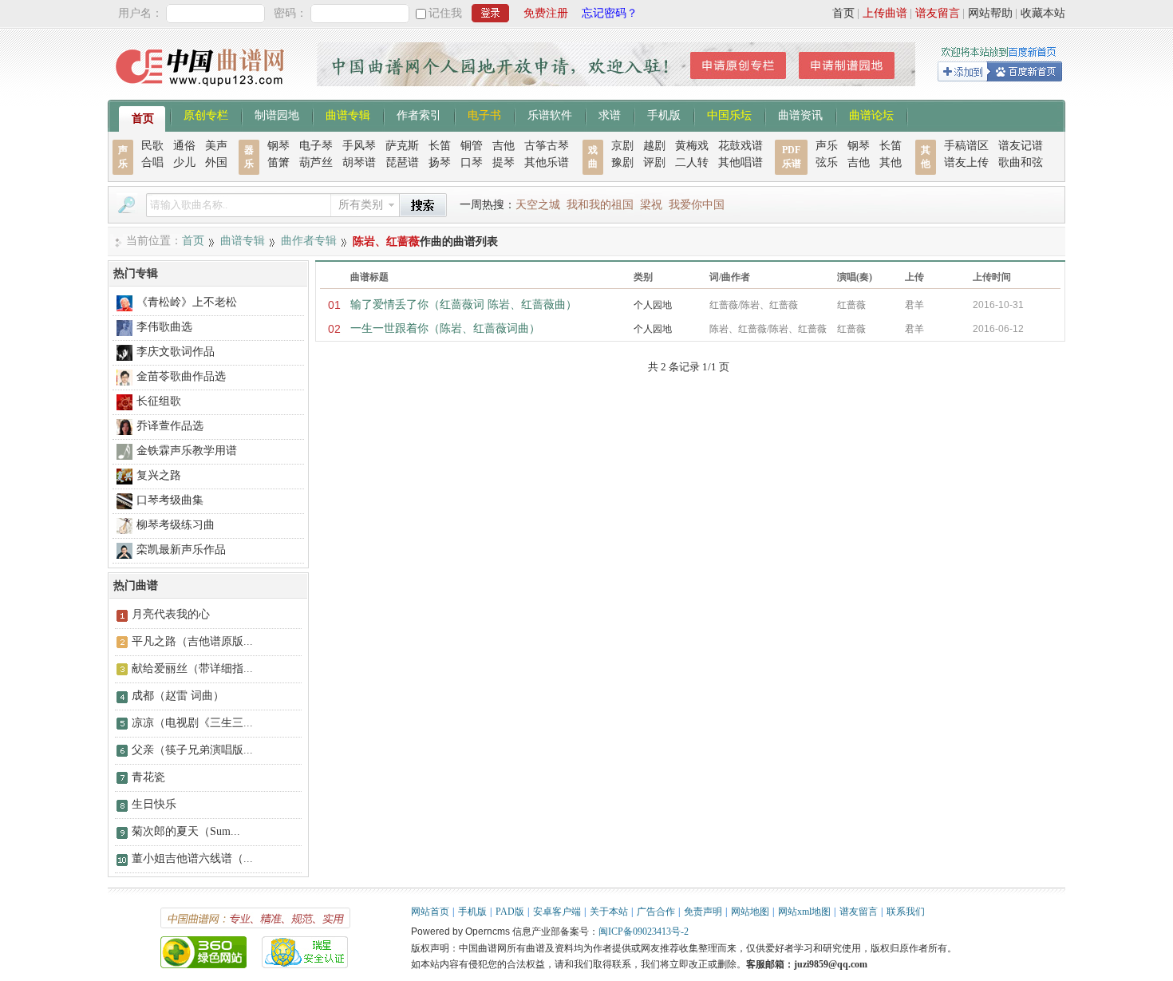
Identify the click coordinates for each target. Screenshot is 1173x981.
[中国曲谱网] (202, 91)
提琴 (503, 162)
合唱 (152, 162)
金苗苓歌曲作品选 (181, 376)
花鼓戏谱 (740, 146)
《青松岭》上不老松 (186, 302)
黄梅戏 (692, 146)
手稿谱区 (966, 146)
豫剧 (622, 162)
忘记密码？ (610, 13)
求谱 (609, 114)
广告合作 (656, 911)
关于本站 (609, 911)
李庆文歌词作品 (175, 352)
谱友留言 (937, 13)
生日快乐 (154, 804)
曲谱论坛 (871, 114)
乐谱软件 (549, 114)
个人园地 (653, 305)
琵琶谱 (402, 162)
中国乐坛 (729, 114)
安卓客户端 (557, 911)
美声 (216, 146)
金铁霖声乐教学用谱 (186, 451)
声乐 (827, 146)
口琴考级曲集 (169, 500)
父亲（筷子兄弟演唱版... (192, 750)
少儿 (184, 162)
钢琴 (278, 146)
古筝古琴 (546, 146)
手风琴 (359, 146)
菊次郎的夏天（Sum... (186, 831)
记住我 (445, 13)
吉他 (503, 146)
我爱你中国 (697, 205)
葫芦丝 (316, 162)
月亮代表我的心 (171, 614)
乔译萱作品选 (169, 426)
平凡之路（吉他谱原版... (192, 641)
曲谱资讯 (800, 114)
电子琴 (316, 146)
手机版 (664, 114)
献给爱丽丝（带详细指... (192, 668)
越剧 (654, 146)
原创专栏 (206, 114)
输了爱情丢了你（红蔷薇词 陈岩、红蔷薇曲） (463, 305)
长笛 (440, 146)
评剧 (654, 162)
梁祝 (651, 205)
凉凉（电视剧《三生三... (192, 723)
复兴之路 (158, 475)
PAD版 (510, 911)
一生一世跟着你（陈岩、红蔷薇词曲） (445, 328)
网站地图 (750, 911)
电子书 (484, 114)
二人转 (692, 162)
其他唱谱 (740, 162)
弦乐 (827, 162)
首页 (843, 13)
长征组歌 (158, 401)
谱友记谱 (1020, 146)
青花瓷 (148, 777)
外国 (216, 162)
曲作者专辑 (309, 241)
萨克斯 (402, 146)
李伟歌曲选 (164, 327)
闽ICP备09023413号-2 (643, 931)
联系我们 (906, 911)
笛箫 (278, 162)
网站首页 (430, 911)
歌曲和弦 (1020, 162)
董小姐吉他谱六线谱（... (192, 858)
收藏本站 (1043, 13)
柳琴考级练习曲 (175, 525)
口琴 (471, 162)
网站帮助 (990, 13)
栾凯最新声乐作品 (181, 550)
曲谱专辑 (348, 114)
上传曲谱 (885, 13)
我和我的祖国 (600, 205)
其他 (890, 162)
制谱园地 (277, 114)
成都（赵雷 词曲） (178, 696)
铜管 (471, 146)
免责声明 (703, 911)
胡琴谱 (359, 162)
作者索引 (419, 114)
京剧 (622, 146)
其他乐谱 (546, 162)
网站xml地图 (804, 911)
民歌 (152, 146)
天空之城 (537, 205)
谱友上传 (966, 162)
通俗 (184, 146)
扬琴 (440, 162)
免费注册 (545, 13)
